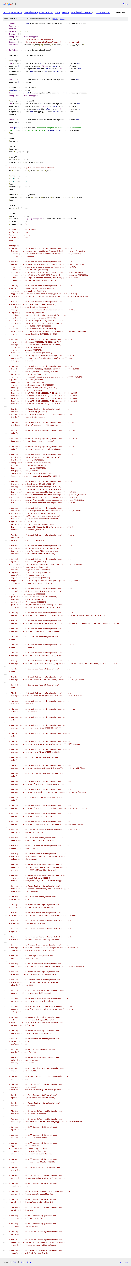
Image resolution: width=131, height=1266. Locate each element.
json (126, 1262)
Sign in (125, 4)
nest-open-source (12, 12)
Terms (29, 1262)
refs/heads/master (81, 12)
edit (62, 19)
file (55, 19)
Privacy (22, 1262)
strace (65, 12)
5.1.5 (57, 12)
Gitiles (15, 1262)
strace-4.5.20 (103, 12)
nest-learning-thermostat (38, 12)
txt (120, 1262)
